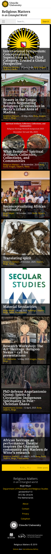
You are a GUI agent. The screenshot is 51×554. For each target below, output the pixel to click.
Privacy (25, 513)
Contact (25, 508)
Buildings (32, 310)
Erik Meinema (9, 359)
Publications (21, 312)
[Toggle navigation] (3, 21)
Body (36, 67)
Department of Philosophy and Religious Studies (25, 488)
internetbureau (28, 549)
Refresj (35, 549)
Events (14, 69)
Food (5, 166)
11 (28, 467)
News (27, 166)
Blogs (13, 118)
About (25, 503)
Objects (6, 69)
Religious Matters (16, 13)
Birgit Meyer (8, 213)
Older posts (42, 467)
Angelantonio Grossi (12, 407)
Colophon (25, 518)
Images (42, 67)
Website (16, 549)
